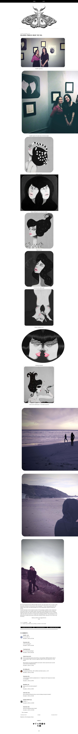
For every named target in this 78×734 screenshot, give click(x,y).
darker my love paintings (32, 623)
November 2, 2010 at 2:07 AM (28, 638)
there (26, 612)
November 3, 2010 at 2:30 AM (28, 695)
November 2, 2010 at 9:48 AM (28, 652)
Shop (44, 1)
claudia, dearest (26, 656)
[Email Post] (30, 622)
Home (34, 1)
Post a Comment (25, 712)
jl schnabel (39, 623)
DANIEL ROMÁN (26, 699)
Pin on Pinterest (41, 627)
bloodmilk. (25, 684)
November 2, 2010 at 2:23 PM (28, 680)
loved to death (43, 623)
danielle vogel (25, 623)
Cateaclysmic (25, 649)
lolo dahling (25, 669)
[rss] (38, 726)
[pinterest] (44, 724)
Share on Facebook (27, 627)
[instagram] (40, 724)
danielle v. (25, 635)
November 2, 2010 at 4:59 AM (28, 645)
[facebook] (36, 724)
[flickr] (42, 724)
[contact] (40, 726)
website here (54, 609)
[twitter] (34, 724)
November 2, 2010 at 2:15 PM (28, 672)
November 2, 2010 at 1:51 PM (28, 665)
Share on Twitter (54, 627)
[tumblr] (38, 724)
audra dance (25, 692)
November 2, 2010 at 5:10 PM (28, 688)
